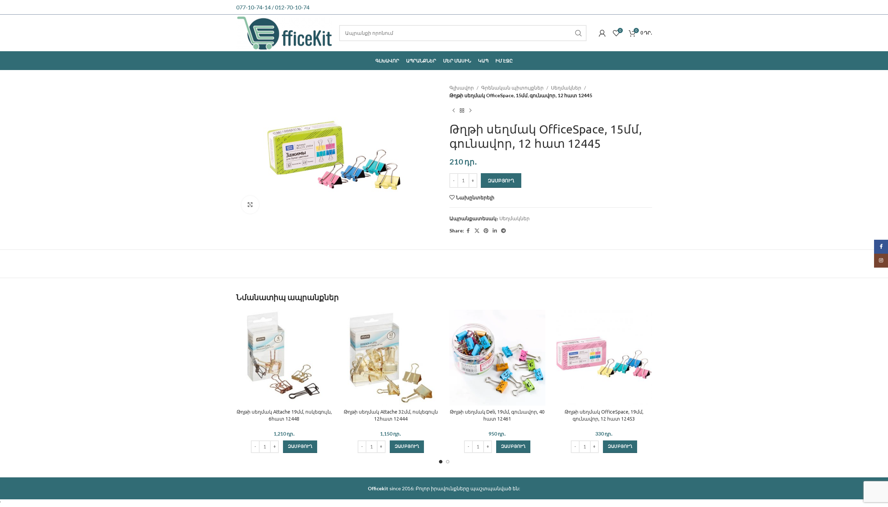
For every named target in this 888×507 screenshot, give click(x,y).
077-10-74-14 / (255, 7)
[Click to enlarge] (250, 204)
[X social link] (477, 231)
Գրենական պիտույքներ (512, 88)
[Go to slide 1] (440, 461)
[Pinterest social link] (486, 231)
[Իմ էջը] (602, 33)
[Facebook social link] (468, 231)
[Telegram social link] (503, 231)
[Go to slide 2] (447, 461)
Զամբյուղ (501, 180)
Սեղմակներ (566, 88)
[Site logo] (284, 32)
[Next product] (470, 111)
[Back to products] (462, 111)
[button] (300, 446)
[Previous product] (453, 111)
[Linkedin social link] (495, 231)
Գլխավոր (461, 88)
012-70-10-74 (292, 7)
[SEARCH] (578, 33)
